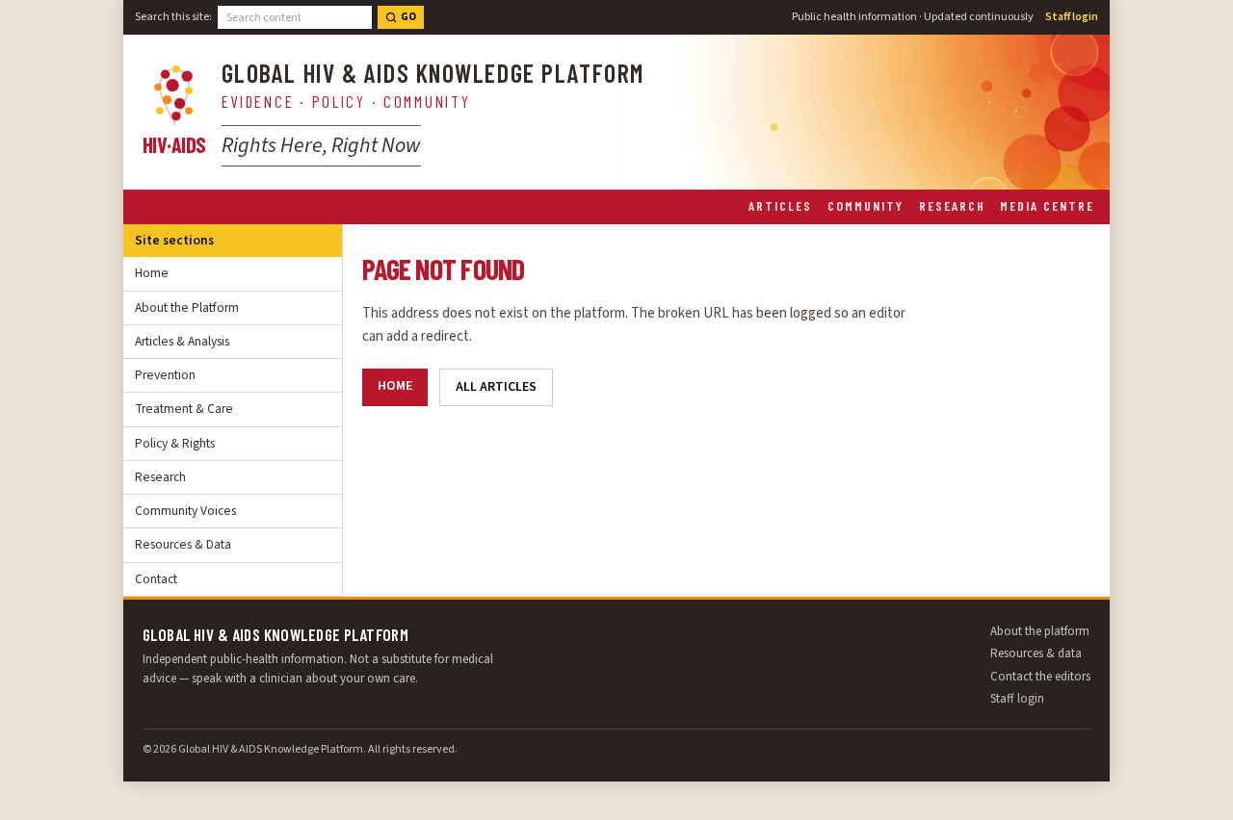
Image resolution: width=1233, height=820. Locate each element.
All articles (496, 387)
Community (865, 205)
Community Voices (185, 510)
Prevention (165, 375)
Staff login (1071, 17)
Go (408, 17)
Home (152, 273)
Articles (780, 205)
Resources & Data (183, 544)
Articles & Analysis (182, 341)
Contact (156, 579)
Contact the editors (1040, 676)
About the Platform (187, 307)
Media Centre (1047, 205)
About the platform (1039, 631)
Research (952, 205)
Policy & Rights (175, 443)
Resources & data (1036, 653)
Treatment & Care (184, 408)
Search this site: (173, 17)
